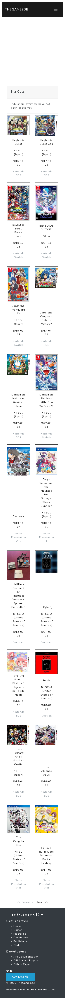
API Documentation (26, 956)
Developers (21, 937)
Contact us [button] (20, 976)
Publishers (20, 941)
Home (17, 926)
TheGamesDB (17, 9)
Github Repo (22, 964)
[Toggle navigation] (55, 9)
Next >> (42, 902)
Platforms (20, 933)
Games (18, 930)
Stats (17, 945)
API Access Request (27, 960)
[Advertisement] (32, 51)
